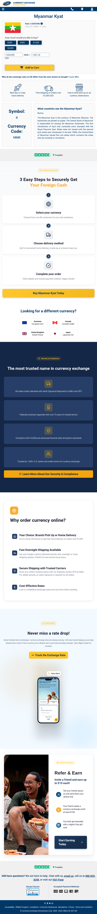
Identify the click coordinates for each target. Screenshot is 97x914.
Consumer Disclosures (48, 907)
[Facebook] (47, 903)
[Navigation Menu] (3, 9)
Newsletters (62, 907)
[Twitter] (45, 903)
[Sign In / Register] (92, 9)
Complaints (34, 907)
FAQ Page (58, 879)
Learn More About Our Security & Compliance (50, 474)
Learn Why (74, 77)
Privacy (71, 907)
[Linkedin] (50, 903)
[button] (33, 892)
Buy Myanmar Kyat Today (48, 293)
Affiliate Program (22, 907)
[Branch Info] (72, 9)
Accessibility (9, 907)
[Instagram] (52, 903)
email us (69, 875)
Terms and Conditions (83, 907)
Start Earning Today (67, 842)
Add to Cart (32, 67)
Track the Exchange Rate (50, 655)
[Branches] (82, 9)
